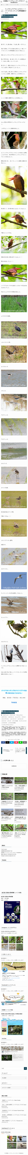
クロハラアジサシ (5, 718)
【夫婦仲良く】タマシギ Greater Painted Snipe (13, 1111)
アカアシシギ (12, 715)
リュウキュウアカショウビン (7, 724)
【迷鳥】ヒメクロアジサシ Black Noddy (11, 1101)
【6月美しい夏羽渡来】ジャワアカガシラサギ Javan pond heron (14, 1116)
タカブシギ (4, 720)
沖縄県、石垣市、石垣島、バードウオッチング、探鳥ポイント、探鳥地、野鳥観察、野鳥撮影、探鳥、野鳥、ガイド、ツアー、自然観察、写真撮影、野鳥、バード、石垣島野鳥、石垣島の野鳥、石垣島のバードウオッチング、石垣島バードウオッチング (14, 728)
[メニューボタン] (1, 2)
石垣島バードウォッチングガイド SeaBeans (14, 1)
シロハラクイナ (13, 718)
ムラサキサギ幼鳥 (12, 722)
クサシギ (23, 717)
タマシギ (9, 720)
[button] (3, 742)
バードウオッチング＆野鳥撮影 (8, 713)
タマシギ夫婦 (15, 720)
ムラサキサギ (4, 722)
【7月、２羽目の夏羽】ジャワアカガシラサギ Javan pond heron (14, 1106)
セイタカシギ (20, 718)
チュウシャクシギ (22, 720)
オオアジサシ (4, 717)
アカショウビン (19, 715)
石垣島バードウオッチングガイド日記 (10, 15)
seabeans (14, 766)
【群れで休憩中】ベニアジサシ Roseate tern (12, 1121)
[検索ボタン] (26, 2)
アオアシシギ (5, 715)
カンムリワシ (17, 717)
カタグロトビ (11, 717)
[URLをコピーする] (25, 742)
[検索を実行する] (25, 1068)
